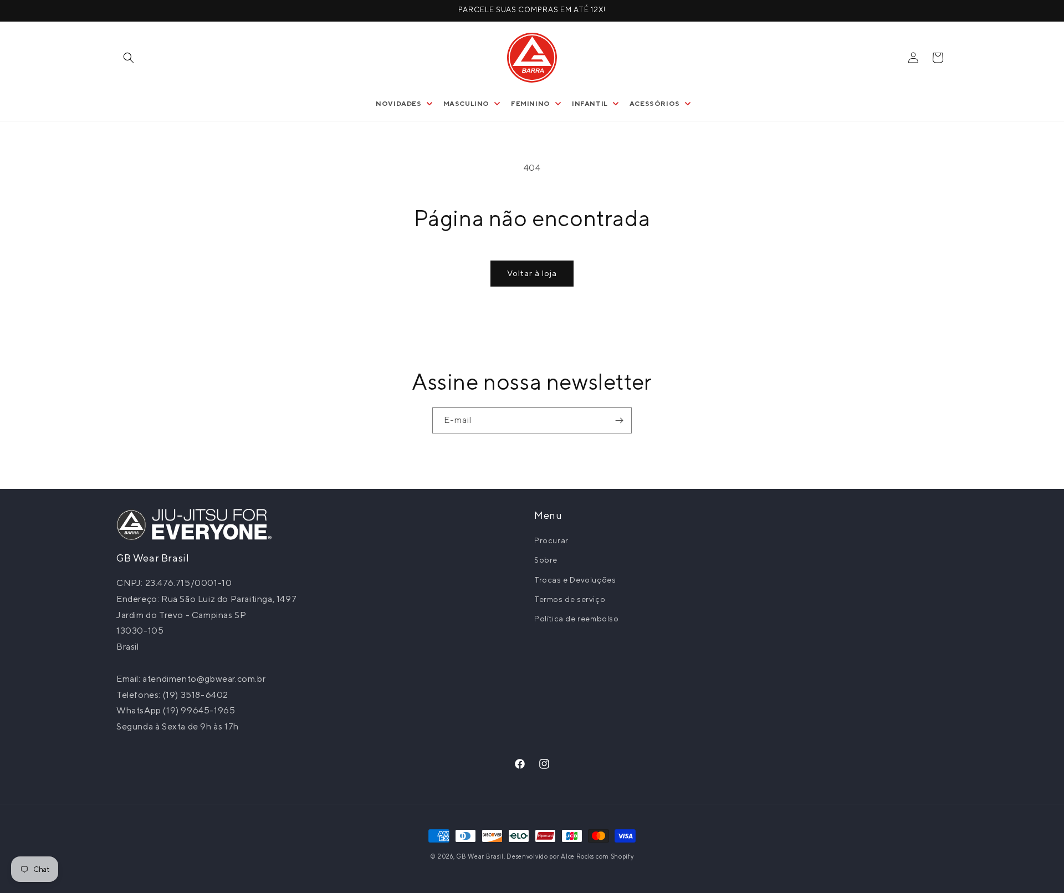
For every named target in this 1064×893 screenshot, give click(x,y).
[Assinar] (619, 420)
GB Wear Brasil (480, 856)
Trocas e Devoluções (575, 579)
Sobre (545, 559)
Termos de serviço (569, 599)
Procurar (551, 540)
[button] (128, 57)
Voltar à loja (532, 273)
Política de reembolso (576, 618)
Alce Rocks (577, 856)
